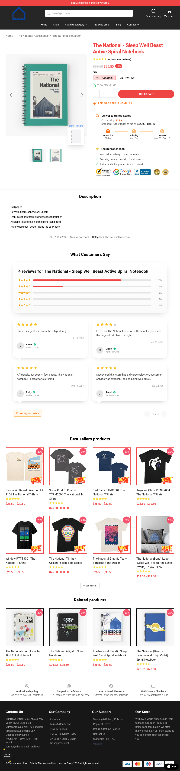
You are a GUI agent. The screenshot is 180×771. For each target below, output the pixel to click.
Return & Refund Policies (106, 729)
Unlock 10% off (7, 755)
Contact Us (99, 734)
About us (55, 719)
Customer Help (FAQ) (104, 738)
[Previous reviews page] (147, 414)
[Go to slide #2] (55, 155)
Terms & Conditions (60, 724)
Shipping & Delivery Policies (108, 719)
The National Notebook (67, 35)
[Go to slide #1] (37, 155)
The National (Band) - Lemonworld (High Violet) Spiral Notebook (152, 655)
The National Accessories (33, 35)
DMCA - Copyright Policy (63, 734)
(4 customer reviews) (119, 59)
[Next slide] (81, 95)
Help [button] (174, 766)
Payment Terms (101, 724)
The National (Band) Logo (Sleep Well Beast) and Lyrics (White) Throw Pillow (154, 563)
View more (90, 586)
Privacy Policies (58, 729)
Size (95, 72)
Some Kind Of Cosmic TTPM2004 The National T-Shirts (66, 494)
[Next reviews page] (164, 414)
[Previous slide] (11, 95)
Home (9, 35)
